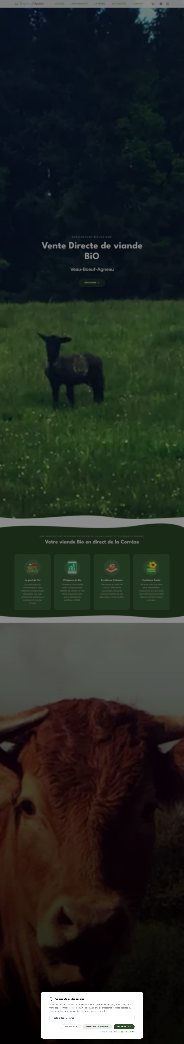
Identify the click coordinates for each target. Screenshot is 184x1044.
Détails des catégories (64, 1018)
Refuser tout (71, 1027)
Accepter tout (124, 1027)
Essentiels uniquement (97, 1027)
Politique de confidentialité (124, 1032)
